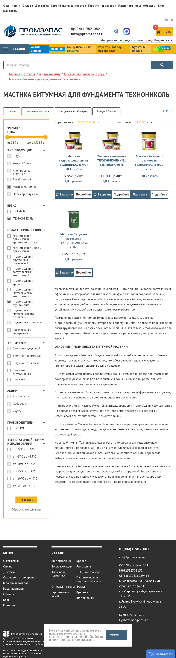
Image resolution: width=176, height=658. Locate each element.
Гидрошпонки (85, 598)
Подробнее (84, 194)
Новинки (57, 49)
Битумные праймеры (73, 111)
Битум (12, 111)
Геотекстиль (83, 566)
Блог (161, 6)
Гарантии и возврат (102, 6)
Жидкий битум (106, 111)
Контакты (10, 11)
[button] (160, 653)
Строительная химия (60, 594)
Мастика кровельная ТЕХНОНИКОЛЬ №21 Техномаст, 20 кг (111, 160)
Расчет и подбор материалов (110, 49)
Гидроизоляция (61, 561)
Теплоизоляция (62, 566)
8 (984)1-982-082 (134, 548)
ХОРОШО (116, 635)
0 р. (163, 30)
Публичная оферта (14, 656)
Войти (169, 20)
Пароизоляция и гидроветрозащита (88, 579)
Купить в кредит (138, 49)
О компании (11, 6)
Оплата (27, 6)
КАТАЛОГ (19, 49)
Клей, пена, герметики (59, 574)
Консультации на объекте (79, 49)
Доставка (42, 6)
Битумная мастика (37, 111)
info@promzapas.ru (88, 33)
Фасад (80, 587)
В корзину (67, 194)
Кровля (81, 561)
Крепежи (82, 592)
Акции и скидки (36, 49)
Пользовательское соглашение (22, 653)
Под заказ (140, 194)
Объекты (149, 6)
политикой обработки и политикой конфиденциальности (76, 638)
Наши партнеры (129, 6)
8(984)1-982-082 (85, 28)
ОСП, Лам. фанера (88, 572)
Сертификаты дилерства (68, 6)
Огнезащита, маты (63, 587)
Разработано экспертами (26, 633)
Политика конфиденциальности (22, 650)
